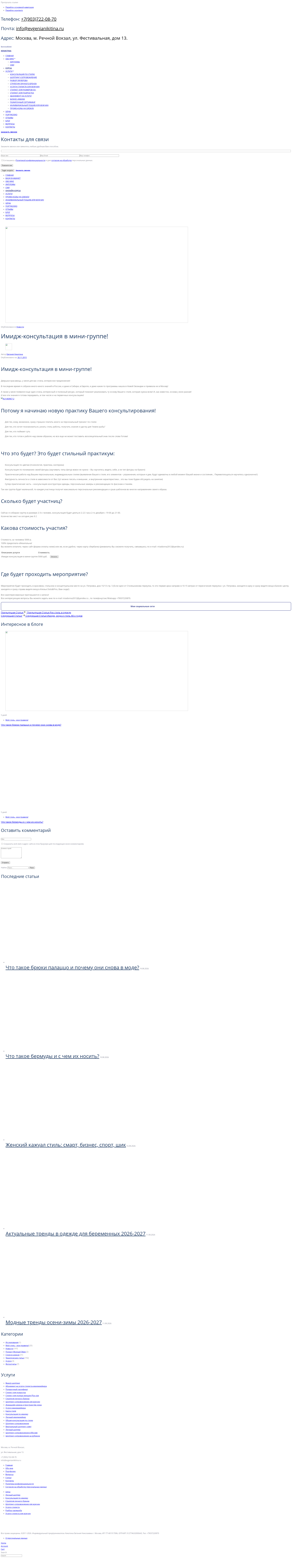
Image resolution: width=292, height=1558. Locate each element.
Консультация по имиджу (17, 1414)
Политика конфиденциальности (19, 1484)
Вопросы (9, 1474)
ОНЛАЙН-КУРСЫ (13, 190)
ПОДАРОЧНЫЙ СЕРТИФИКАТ (22, 102)
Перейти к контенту (14, 10)
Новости (20, 327)
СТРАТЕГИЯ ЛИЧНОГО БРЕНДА (23, 83)
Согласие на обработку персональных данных (26, 1487)
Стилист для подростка (16, 1392)
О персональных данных (16, 1538)
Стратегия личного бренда (17, 1398)
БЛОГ (7, 121)
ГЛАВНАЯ (9, 55)
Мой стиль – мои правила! (17, 1345)
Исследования (12, 1342)
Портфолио (10, 1471)
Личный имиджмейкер (16, 1417)
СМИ (12, 65)
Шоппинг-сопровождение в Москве (22, 1432)
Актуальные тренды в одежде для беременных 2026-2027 (76, 1233)
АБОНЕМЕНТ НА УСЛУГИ (20, 96)
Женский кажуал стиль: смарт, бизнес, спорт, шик (66, 1144)
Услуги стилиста (12, 1507)
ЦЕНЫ (8, 111)
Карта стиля (11, 1411)
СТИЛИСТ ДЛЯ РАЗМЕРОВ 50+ (23, 90)
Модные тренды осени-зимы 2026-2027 (54, 1322)
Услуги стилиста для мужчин (18, 1513)
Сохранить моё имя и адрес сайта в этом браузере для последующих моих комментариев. (44, 844)
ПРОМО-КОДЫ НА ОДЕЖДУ (22, 108)
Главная (9, 1465)
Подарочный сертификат (17, 1389)
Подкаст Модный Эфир (16, 1352)
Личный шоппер (13, 1429)
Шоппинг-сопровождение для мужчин (23, 1401)
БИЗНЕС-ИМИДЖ (17, 99)
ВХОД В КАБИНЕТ (13, 178)
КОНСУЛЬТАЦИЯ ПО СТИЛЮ (22, 74)
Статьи (8, 1477)
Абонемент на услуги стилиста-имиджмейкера (26, 1386)
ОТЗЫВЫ (9, 117)
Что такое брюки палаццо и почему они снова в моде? (31, 724)
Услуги (9, 1361)
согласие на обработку (61, 160)
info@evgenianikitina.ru (40, 28)
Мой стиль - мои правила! (16, 720)
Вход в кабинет (6, 46)
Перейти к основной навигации (19, 7)
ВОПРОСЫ (10, 124)
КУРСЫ (8, 68)
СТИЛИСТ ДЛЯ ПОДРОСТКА (22, 93)
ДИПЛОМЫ (15, 62)
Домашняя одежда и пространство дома (24, 1405)
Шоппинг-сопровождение (17, 1423)
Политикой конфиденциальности (30, 160)
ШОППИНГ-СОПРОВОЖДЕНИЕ (23, 77)
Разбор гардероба (13, 1510)
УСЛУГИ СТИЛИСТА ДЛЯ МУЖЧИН (25, 86)
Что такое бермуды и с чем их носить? (22, 821)
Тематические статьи (15, 1358)
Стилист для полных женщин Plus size (22, 1395)
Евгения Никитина (15, 354)
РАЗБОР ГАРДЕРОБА (18, 80)
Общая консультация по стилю (19, 1420)
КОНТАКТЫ (10, 127)
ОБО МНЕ (9, 59)
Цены (7, 1492)
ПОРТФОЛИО (11, 114)
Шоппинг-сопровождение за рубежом (23, 1436)
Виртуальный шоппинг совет (18, 1426)
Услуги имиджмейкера (16, 1408)
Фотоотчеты (11, 1364)
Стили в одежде (12, 1355)
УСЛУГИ (8, 71)
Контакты (9, 1480)
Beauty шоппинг (13, 1383)
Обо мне (9, 1468)
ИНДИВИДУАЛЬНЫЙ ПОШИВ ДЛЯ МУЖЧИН (29, 105)
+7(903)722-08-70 (38, 19)
